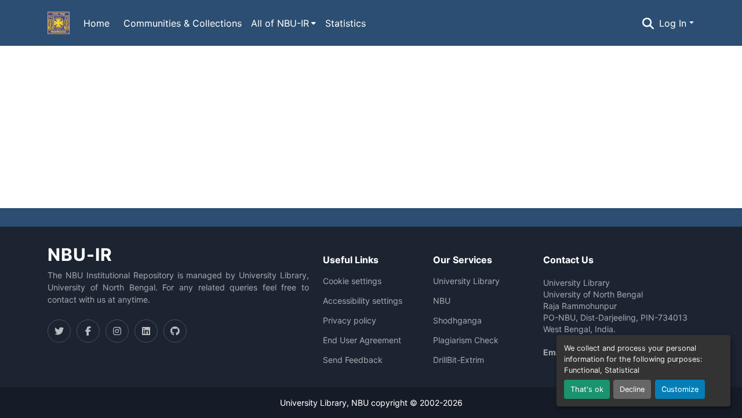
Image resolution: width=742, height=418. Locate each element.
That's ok (586, 389)
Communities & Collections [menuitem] (182, 23)
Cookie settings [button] (352, 281)
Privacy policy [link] (349, 321)
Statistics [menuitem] (345, 23)
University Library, (315, 403)
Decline (632, 389)
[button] (59, 23)
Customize (680, 389)
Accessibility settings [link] (362, 301)
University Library (466, 281)
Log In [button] (674, 23)
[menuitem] (283, 23)
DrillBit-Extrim (458, 360)
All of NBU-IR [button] (280, 23)
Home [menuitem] (96, 23)
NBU (441, 301)
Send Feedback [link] (353, 360)
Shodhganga (457, 321)
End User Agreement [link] (362, 340)
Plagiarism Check (466, 340)
